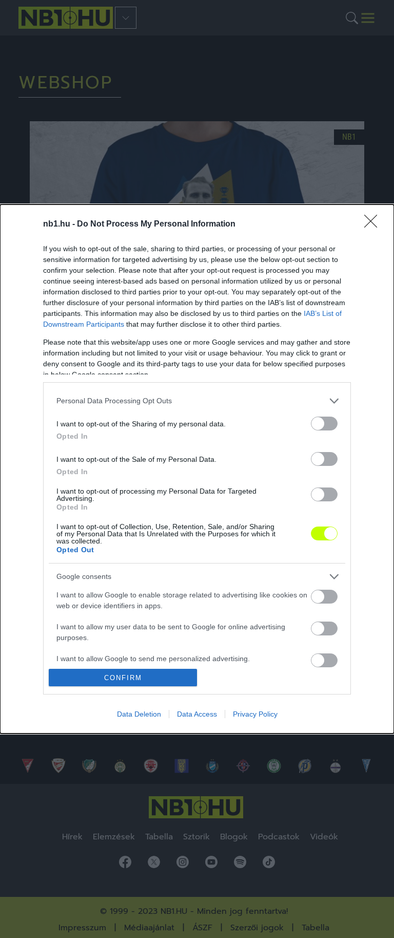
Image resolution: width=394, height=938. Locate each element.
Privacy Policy (255, 714)
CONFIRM (123, 678)
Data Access (197, 714)
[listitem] (197, 401)
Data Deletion (139, 714)
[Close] (374, 224)
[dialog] (197, 469)
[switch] (324, 423)
